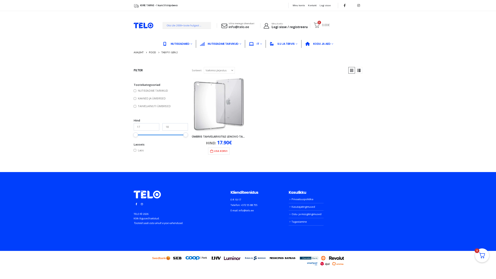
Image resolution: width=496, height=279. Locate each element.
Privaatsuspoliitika (302, 199)
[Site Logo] (143, 25)
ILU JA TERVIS (285, 44)
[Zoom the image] (147, 193)
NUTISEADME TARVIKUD (223, 44)
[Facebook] (345, 5)
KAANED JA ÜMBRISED (151, 98)
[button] (351, 70)
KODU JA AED (322, 44)
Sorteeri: (197, 70)
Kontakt (312, 5)
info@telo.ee (246, 210)
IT (258, 44)
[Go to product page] (219, 105)
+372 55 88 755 (249, 205)
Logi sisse (325, 5)
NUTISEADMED (180, 44)
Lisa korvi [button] (220, 151)
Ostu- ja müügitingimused (306, 214)
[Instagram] (359, 5)
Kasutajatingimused (303, 206)
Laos (141, 150)
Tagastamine (299, 221)
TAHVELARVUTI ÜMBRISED (154, 106)
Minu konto (299, 5)
